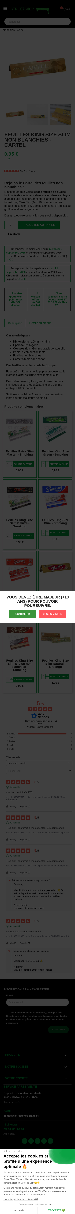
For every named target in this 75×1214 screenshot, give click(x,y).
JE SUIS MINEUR (52, 614)
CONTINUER (22, 614)
